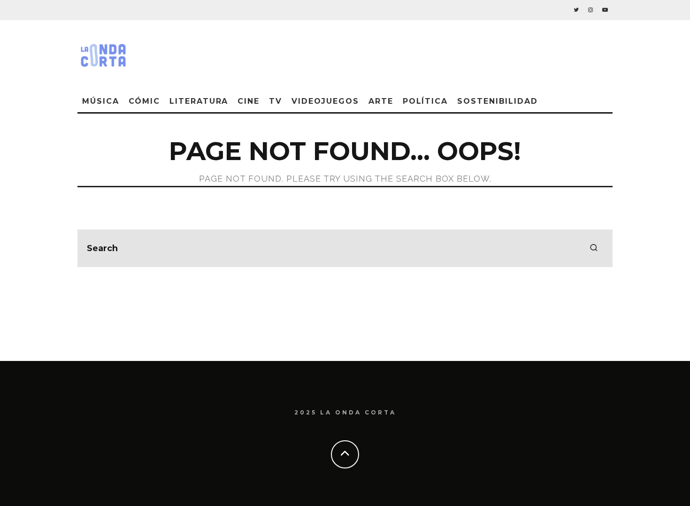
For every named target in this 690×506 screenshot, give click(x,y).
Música (100, 101)
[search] (594, 248)
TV (275, 101)
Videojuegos (325, 101)
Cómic (145, 101)
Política (425, 101)
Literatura (198, 101)
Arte (380, 101)
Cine (249, 101)
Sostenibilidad (497, 101)
